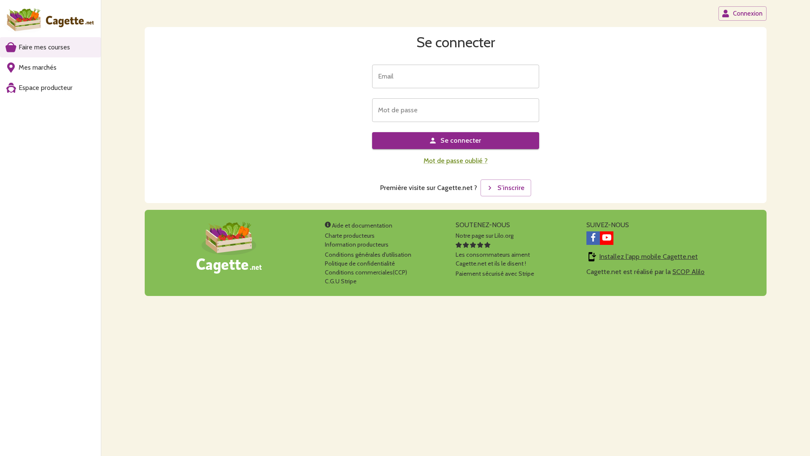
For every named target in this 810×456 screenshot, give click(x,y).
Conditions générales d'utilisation (368, 254)
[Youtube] (606, 238)
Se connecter (460, 140)
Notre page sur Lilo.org (484, 235)
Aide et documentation (361, 225)
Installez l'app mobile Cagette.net (648, 256)
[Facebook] (593, 238)
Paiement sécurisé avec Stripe (495, 273)
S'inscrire (510, 188)
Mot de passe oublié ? (456, 161)
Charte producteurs (350, 235)
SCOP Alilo (688, 272)
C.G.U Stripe (340, 281)
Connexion (747, 13)
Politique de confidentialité (360, 263)
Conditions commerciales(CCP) (366, 272)
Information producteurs (357, 244)
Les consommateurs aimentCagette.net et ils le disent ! (493, 259)
